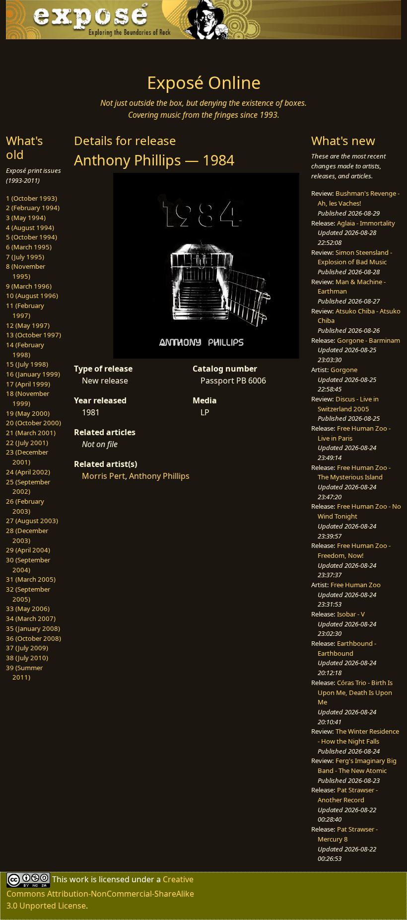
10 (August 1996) (32, 295)
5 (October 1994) (31, 236)
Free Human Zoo (356, 584)
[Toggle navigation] (51, 53)
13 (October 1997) (33, 334)
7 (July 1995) (25, 256)
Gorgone (344, 369)
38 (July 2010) (27, 657)
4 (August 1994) (30, 227)
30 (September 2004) (28, 564)
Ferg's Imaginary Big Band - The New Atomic (357, 765)
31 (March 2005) (31, 579)
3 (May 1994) (26, 217)
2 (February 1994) (33, 207)
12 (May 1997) (28, 325)
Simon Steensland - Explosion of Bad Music (355, 257)
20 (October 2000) (33, 422)
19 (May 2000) (28, 413)
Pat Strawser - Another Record (348, 794)
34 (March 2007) (31, 618)
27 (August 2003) (32, 520)
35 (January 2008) (33, 628)
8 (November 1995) (25, 271)
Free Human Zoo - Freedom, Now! (354, 550)
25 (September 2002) (28, 486)
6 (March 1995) (29, 246)
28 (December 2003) (27, 535)
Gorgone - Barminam (368, 340)
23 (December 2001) (27, 457)
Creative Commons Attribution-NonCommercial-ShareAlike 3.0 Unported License (100, 892)
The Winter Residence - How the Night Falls (358, 736)
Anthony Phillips (159, 475)
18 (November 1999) (27, 398)
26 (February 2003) (25, 506)
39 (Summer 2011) (24, 672)
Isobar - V (351, 614)
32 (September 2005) (28, 594)
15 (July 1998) (27, 364)
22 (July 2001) (27, 442)
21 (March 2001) (31, 432)
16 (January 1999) (33, 374)
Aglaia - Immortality (366, 223)
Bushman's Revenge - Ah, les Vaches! (359, 198)
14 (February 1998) (25, 349)
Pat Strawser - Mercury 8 (348, 834)
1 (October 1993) (31, 198)
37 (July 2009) (27, 647)
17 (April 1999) (28, 384)
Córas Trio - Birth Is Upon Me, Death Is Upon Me (355, 692)
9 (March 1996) (29, 286)
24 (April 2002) (28, 471)
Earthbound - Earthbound (347, 648)
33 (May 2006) (28, 608)
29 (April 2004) (28, 549)
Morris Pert (103, 475)
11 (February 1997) (25, 310)
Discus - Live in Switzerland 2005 (348, 403)
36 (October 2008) (33, 638)
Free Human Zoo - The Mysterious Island (354, 472)
